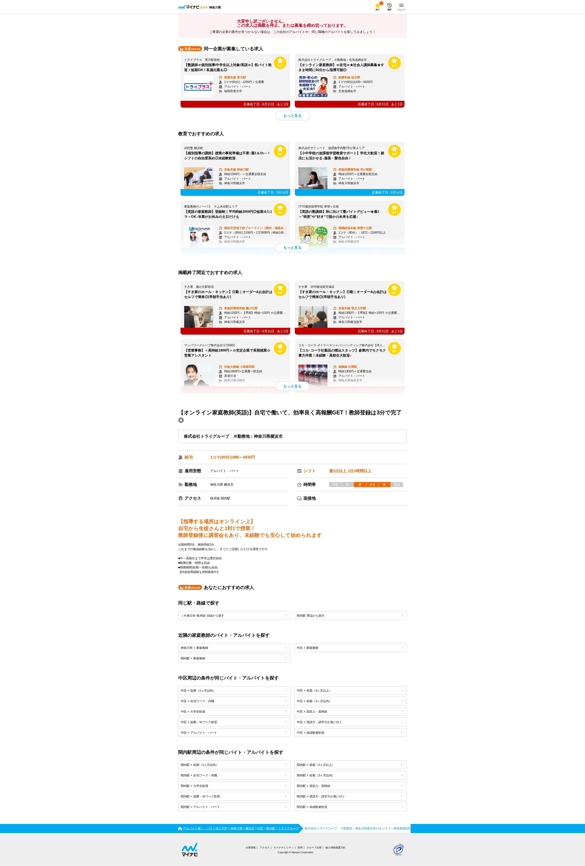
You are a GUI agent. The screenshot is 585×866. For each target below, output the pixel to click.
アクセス (265, 847)
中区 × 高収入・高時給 (312, 711)
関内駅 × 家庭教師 (193, 658)
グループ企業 (314, 847)
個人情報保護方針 (335, 847)
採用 (300, 847)
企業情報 (251, 847)
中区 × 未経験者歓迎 (310, 732)
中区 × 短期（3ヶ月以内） (314, 701)
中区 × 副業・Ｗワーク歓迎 (199, 722)
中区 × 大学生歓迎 (193, 711)
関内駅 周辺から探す (310, 615)
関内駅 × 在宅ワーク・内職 (199, 775)
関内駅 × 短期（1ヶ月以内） (200, 765)
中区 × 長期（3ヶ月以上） (314, 690)
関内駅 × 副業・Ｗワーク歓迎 (200, 796)
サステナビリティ (284, 847)
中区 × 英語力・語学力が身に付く (319, 722)
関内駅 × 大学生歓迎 (194, 786)
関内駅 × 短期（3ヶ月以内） (316, 775)
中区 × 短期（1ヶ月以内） (198, 690)
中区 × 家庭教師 (307, 648)
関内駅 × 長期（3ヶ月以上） (316, 765)
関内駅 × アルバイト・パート (200, 807)
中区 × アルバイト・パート (199, 732)
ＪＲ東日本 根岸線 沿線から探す (202, 615)
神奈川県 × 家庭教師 (194, 648)
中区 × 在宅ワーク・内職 (197, 701)
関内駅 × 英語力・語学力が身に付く (321, 796)
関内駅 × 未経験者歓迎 (312, 807)
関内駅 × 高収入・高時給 (313, 786)
